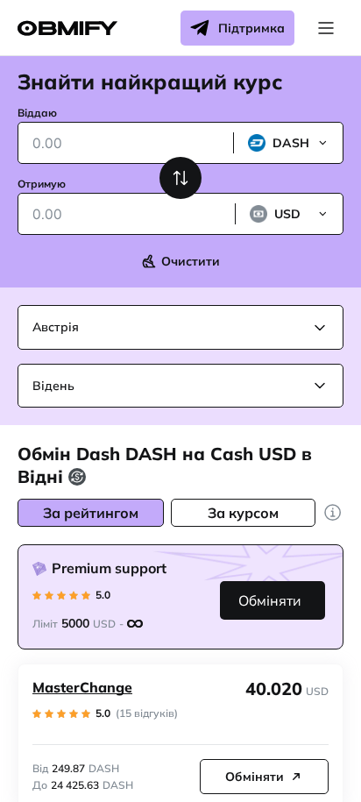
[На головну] (67, 28)
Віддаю (37, 112)
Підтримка (251, 28)
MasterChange (82, 687)
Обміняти (269, 600)
